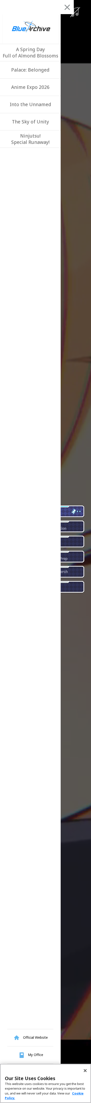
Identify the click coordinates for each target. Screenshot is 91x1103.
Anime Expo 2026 (30, 87)
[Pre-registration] (61, 526)
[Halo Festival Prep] (61, 557)
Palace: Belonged (30, 70)
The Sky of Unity (30, 122)
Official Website (35, 1037)
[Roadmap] (61, 587)
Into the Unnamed (30, 104)
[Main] (61, 511)
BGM (74, 12)
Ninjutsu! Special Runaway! (30, 139)
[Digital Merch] (61, 572)
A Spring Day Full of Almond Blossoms (30, 52)
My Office (35, 1054)
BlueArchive (30, 29)
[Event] (61, 541)
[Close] (85, 1070)
